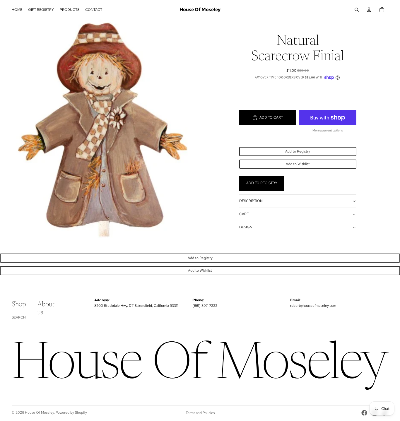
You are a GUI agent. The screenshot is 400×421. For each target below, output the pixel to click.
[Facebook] (364, 412)
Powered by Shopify (71, 412)
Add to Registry (297, 151)
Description (251, 200)
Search (19, 317)
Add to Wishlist (298, 164)
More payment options (327, 130)
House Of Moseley (39, 412)
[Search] (356, 9)
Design (245, 227)
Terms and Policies (200, 412)
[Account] (369, 9)
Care (244, 214)
